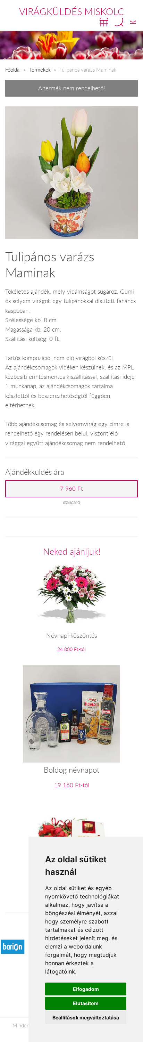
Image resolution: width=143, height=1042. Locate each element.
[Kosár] (104, 22)
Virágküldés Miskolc (71, 11)
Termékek (40, 69)
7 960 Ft (71, 488)
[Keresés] (119, 22)
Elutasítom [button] (86, 1003)
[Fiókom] (133, 22)
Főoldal (12, 69)
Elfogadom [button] (86, 989)
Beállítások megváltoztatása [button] (85, 1017)
